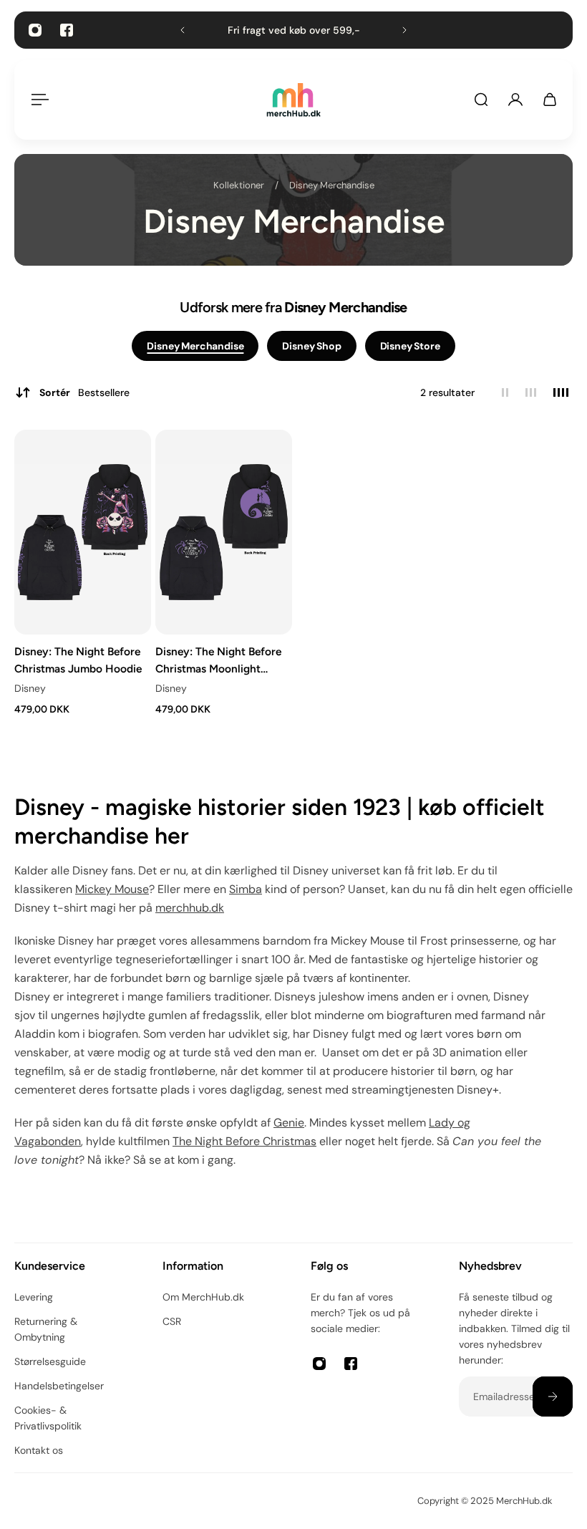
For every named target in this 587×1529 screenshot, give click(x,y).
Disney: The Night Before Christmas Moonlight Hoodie (218, 661)
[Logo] (293, 100)
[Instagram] (35, 30)
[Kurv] (550, 99)
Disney (30, 688)
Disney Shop (311, 345)
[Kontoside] (515, 99)
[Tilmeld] (553, 1396)
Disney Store (410, 345)
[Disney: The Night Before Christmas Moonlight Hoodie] (223, 532)
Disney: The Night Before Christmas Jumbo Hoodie (78, 660)
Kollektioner (239, 185)
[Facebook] (66, 30)
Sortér (84, 392)
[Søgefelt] (481, 99)
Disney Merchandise (331, 185)
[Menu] (37, 99)
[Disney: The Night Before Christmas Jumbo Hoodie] (82, 532)
